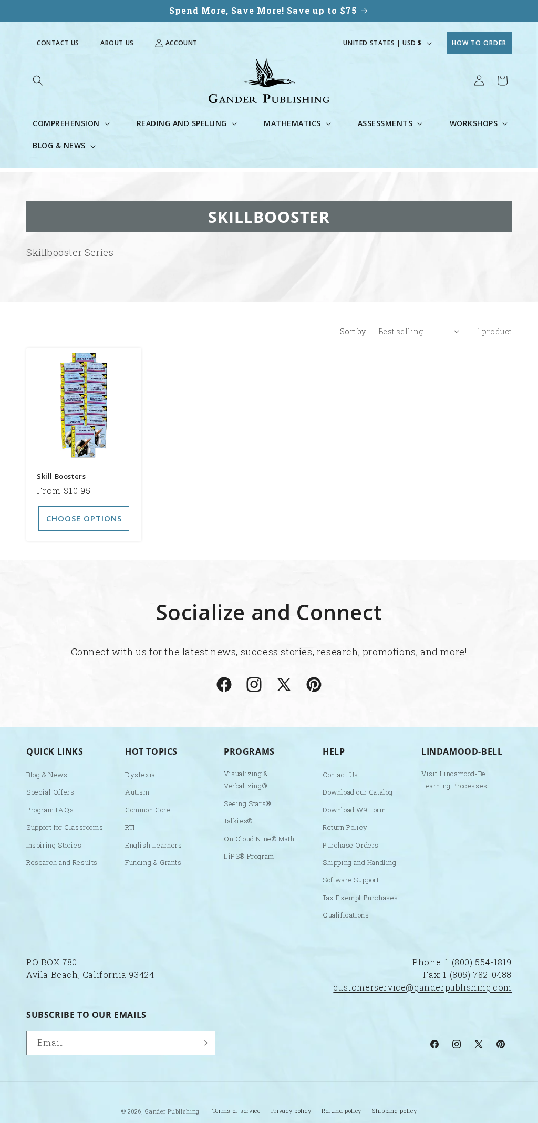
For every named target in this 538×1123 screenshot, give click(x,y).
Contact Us (58, 43)
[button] (37, 80)
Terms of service (236, 1111)
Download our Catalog (358, 792)
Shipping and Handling (360, 862)
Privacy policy (291, 1111)
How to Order (479, 42)
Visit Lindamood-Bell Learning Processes (456, 779)
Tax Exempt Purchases (360, 897)
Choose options (84, 518)
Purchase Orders (351, 845)
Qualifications (346, 915)
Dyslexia (140, 774)
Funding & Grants (153, 862)
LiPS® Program (249, 856)
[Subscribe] (203, 1043)
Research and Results (62, 862)
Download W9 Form (354, 810)
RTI (130, 827)
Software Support (351, 879)
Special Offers (50, 792)
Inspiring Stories (53, 845)
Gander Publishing (172, 1111)
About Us (117, 43)
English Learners (153, 845)
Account (181, 42)
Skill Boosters (61, 476)
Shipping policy (394, 1111)
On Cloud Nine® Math (259, 838)
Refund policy (341, 1111)
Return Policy (345, 827)
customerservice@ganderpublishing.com (422, 987)
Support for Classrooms (64, 827)
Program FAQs (50, 810)
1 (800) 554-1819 (478, 961)
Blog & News (47, 774)
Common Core (148, 810)
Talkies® (238, 821)
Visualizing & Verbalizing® (246, 779)
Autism (137, 792)
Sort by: (354, 331)
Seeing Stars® (247, 803)
